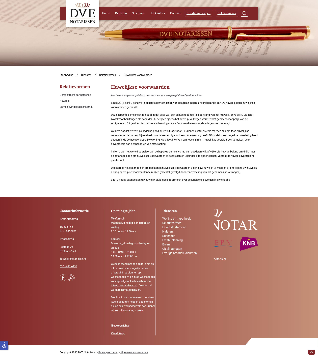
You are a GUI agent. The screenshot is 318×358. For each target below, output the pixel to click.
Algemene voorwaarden (134, 352)
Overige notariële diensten (179, 253)
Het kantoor (157, 13)
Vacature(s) (118, 333)
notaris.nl (220, 259)
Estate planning (172, 240)
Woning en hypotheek (176, 218)
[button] (244, 13)
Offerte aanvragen (198, 13)
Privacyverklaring (108, 352)
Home (106, 13)
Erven (166, 244)
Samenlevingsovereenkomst (76, 106)
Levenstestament (174, 227)
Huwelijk (65, 100)
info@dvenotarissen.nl (73, 258)
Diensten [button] (121, 13)
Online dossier (226, 13)
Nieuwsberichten (120, 325)
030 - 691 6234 (68, 266)
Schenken (168, 236)
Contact (175, 13)
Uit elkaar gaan (172, 248)
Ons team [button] (138, 13)
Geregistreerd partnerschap (75, 94)
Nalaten (167, 231)
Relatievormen (172, 223)
